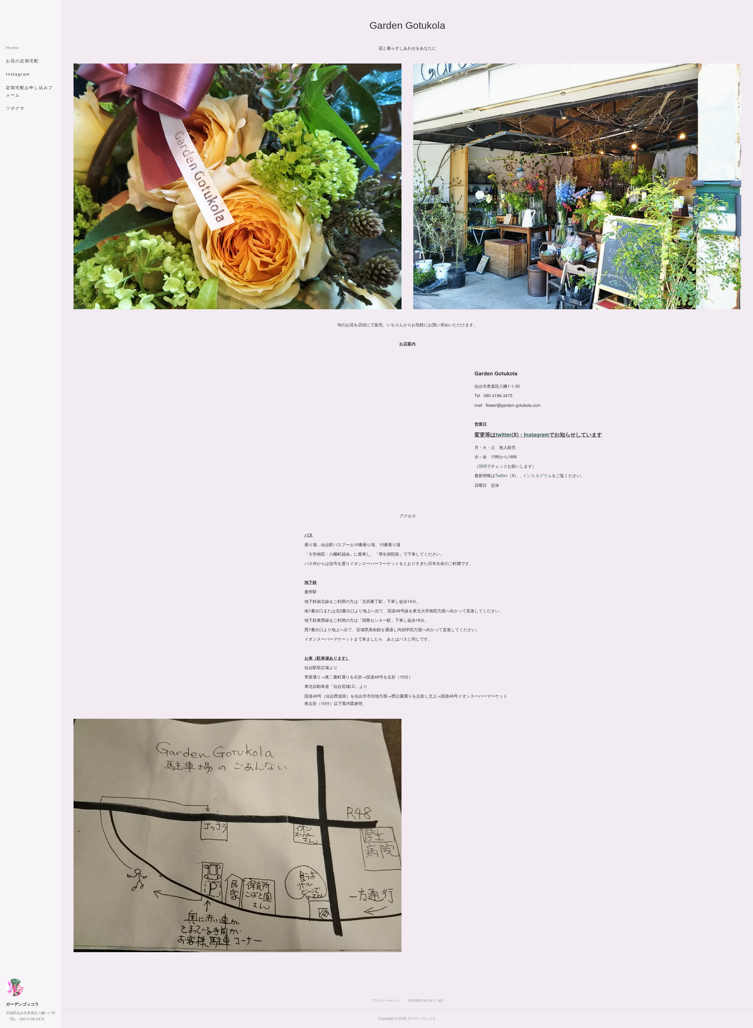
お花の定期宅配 (22, 60)
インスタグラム (537, 475)
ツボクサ (15, 108)
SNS (483, 466)
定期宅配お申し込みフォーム (29, 91)
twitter (504, 434)
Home (12, 47)
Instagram (18, 74)
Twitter (501, 475)
